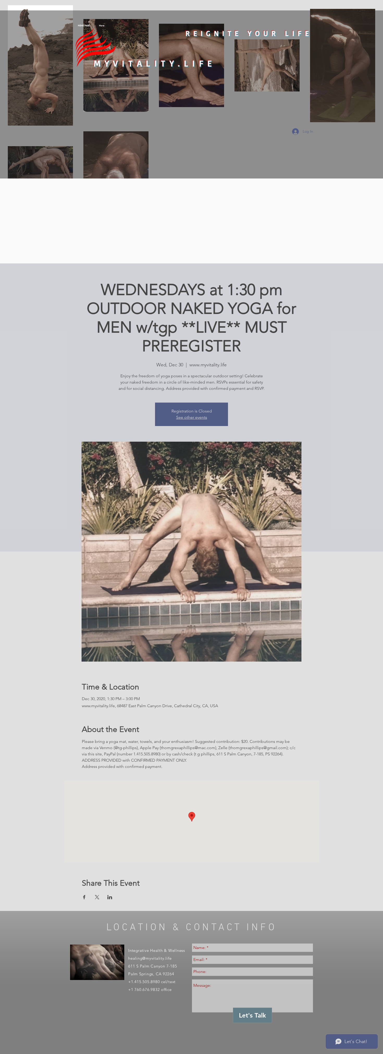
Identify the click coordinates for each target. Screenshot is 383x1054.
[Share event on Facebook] (84, 897)
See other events (191, 417)
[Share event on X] (97, 897)
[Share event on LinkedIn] (109, 897)
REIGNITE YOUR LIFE (249, 33)
